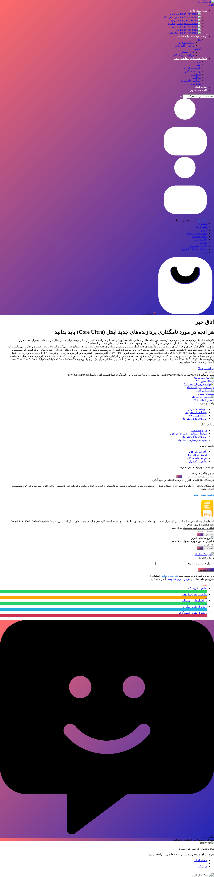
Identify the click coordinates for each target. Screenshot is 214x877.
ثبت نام (171, 220)
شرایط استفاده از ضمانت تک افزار (188, 433)
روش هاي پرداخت (197, 233)
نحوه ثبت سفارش (197, 409)
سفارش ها (201, 226)
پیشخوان (202, 223)
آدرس (204, 230)
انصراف (209, 534)
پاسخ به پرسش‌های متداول (192, 439)
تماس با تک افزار (198, 461)
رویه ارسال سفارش (196, 412)
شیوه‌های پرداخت (197, 415)
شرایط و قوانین (169, 575)
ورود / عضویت (206, 570)
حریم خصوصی (199, 430)
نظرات (203, 242)
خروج (204, 252)
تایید (200, 534)
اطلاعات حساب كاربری (194, 249)
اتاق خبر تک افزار (198, 451)
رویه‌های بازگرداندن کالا (194, 418)
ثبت (179, 476)
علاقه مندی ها (199, 236)
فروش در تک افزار (197, 454)
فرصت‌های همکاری (196, 458)
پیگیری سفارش (198, 246)
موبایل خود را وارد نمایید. (200, 563)
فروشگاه (202, 866)
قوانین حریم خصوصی (178, 579)
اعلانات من (201, 239)
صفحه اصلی (200, 860)
